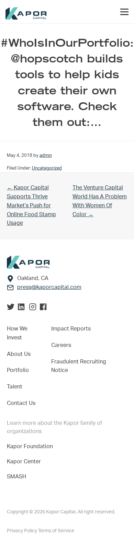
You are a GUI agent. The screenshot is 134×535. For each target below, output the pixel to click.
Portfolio (18, 370)
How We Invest (17, 333)
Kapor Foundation (31, 446)
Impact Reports (71, 329)
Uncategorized (47, 168)
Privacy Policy (22, 530)
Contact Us (21, 403)
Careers (61, 345)
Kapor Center (25, 461)
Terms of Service (56, 530)
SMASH (16, 476)
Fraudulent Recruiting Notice (78, 366)
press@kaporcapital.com (49, 287)
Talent (14, 386)
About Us (19, 354)
